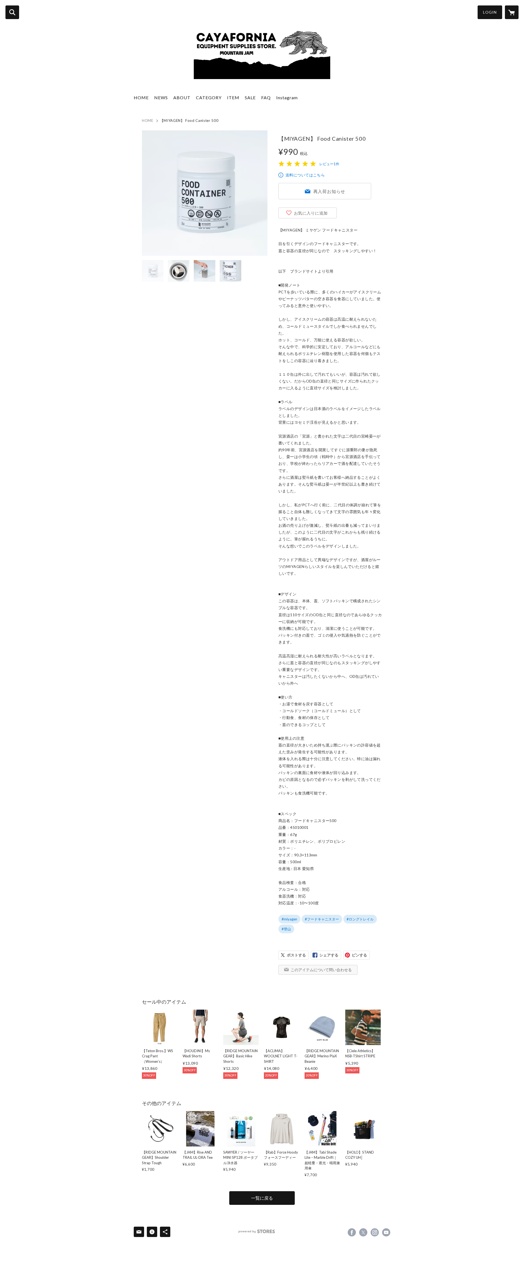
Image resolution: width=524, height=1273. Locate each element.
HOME (141, 97)
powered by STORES (256, 1231)
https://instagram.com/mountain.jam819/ (375, 1232)
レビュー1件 (329, 164)
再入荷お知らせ (329, 191)
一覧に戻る (262, 1197)
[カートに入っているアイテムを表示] (512, 12)
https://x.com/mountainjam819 (363, 1232)
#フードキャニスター (322, 919)
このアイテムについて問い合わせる (321, 969)
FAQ (266, 97)
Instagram (287, 97)
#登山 (286, 929)
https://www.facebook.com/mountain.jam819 (352, 1232)
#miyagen (289, 919)
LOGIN (490, 12)
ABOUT (181, 97)
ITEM (233, 97)
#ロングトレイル (360, 919)
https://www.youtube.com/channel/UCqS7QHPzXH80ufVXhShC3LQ (386, 1232)
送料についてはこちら (305, 175)
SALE (250, 97)
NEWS (161, 97)
